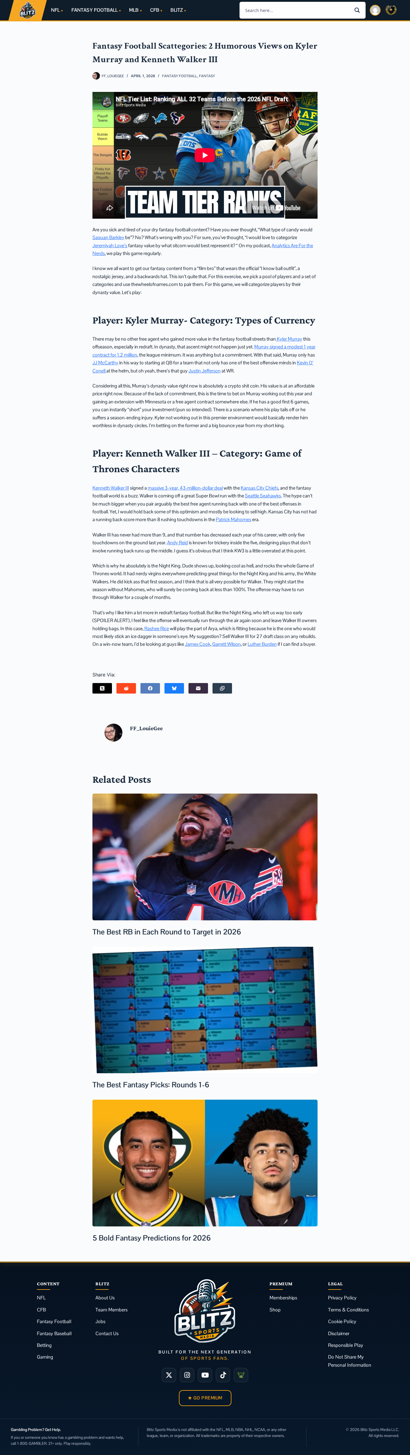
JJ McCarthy (105, 363)
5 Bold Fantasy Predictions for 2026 (151, 1238)
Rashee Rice (156, 628)
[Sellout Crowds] (241, 1375)
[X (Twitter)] (102, 688)
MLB (133, 10)
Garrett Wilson (226, 644)
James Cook (197, 644)
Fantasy (207, 76)
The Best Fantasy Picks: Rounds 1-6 (150, 1084)
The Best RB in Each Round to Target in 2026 (166, 932)
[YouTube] (205, 1375)
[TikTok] (223, 1375)
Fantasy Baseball (54, 1333)
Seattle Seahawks (263, 496)
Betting (44, 1345)
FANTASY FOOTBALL (94, 10)
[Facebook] (150, 688)
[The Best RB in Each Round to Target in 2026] (205, 857)
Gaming (45, 1357)
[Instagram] (187, 1375)
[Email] (198, 688)
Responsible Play (345, 1345)
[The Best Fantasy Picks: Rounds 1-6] (205, 1010)
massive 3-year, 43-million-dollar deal (185, 488)
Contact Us (107, 1333)
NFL (55, 10)
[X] (169, 1375)
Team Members (111, 1310)
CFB (154, 10)
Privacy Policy (342, 1298)
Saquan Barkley (108, 237)
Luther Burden (262, 644)
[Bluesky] (174, 688)
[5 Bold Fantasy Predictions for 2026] (205, 1163)
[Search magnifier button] (357, 10)
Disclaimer (338, 1333)
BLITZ (176, 10)
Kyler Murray (289, 339)
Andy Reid (177, 542)
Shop (275, 1310)
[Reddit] (126, 688)
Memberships (283, 1298)
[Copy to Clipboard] (222, 688)
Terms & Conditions (348, 1310)
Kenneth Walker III (110, 488)
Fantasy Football (179, 76)
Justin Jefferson (204, 371)
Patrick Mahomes (233, 519)
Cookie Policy (342, 1321)
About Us (105, 1298)
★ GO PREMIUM (205, 1398)
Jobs (100, 1321)
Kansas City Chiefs (259, 488)
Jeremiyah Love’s (109, 245)
